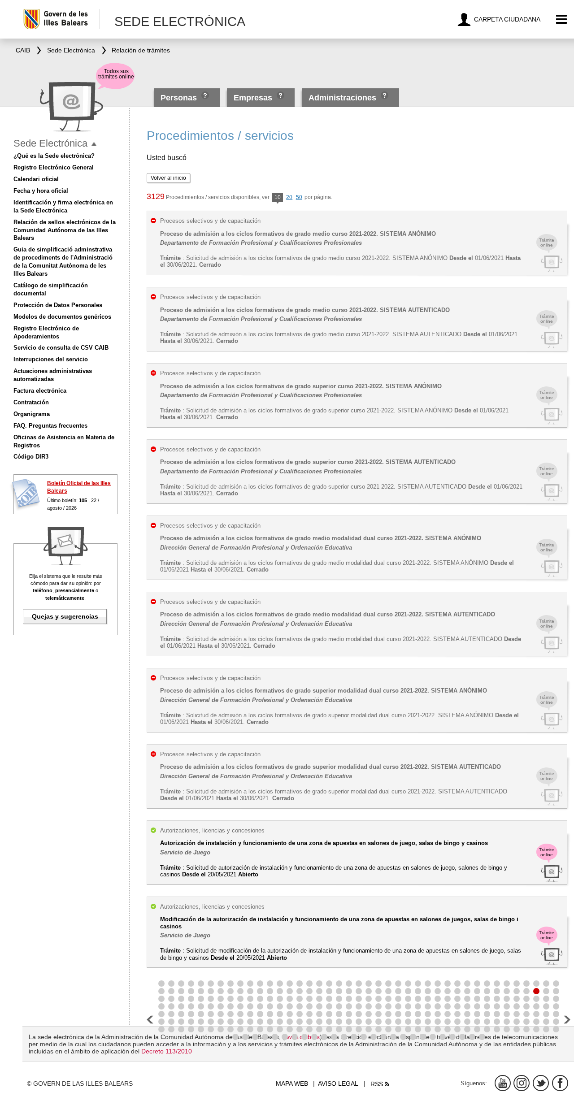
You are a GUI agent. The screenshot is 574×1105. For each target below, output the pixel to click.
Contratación (31, 402)
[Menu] (561, 19)
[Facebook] (560, 1083)
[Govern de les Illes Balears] (61, 19)
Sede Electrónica (50, 143)
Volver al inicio (168, 178)
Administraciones (342, 97)
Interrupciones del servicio (50, 359)
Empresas (253, 97)
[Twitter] (541, 1083)
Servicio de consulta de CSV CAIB (61, 347)
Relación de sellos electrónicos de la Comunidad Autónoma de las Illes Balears (64, 230)
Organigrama (31, 414)
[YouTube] (503, 1083)
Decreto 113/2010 (166, 1051)
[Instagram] (521, 1083)
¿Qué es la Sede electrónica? (54, 155)
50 (299, 197)
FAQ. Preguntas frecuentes (50, 425)
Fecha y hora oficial (40, 190)
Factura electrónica (39, 390)
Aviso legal (338, 1083)
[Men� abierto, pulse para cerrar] (94, 144)
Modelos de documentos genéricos (62, 316)
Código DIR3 (30, 456)
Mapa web (292, 1083)
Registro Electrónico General (53, 167)
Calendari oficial (36, 179)
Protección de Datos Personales (57, 305)
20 (289, 197)
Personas (180, 97)
